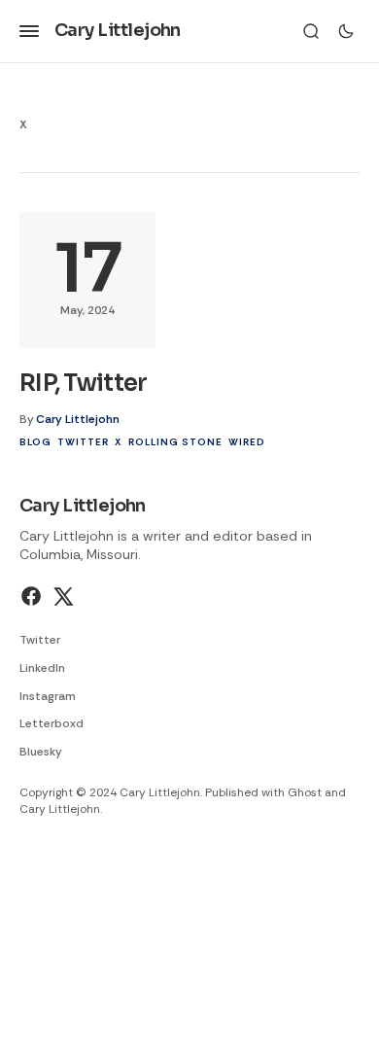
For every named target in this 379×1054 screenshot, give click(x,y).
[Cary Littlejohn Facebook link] (33, 596)
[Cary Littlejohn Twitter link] (62, 596)
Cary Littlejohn (78, 419)
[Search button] (311, 31)
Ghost (305, 792)
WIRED (246, 442)
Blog (35, 442)
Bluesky (40, 751)
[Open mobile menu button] (29, 31)
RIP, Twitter (83, 383)
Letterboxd (51, 723)
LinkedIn (42, 668)
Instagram (47, 696)
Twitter (83, 442)
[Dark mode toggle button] (346, 31)
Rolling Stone (175, 442)
